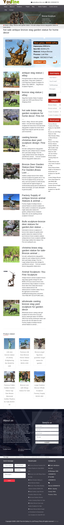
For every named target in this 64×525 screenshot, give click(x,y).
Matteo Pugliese (42, 6)
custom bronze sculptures (43, 457)
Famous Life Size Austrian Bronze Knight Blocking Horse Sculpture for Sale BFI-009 (54, 187)
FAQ (5, 10)
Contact (11, 10)
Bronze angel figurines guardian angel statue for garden (39, 357)
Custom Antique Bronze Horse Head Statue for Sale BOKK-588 (54, 179)
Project (28, 6)
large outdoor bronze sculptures (28, 457)
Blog (33, 6)
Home (5, 6)
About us (12, 6)
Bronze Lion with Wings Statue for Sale (24, 388)
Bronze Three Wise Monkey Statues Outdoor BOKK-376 (53, 143)
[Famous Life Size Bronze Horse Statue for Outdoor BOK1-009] (24, 343)
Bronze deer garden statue (22, 25)
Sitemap (56, 521)
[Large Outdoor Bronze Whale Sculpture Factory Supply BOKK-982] (39, 376)
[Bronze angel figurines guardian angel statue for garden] (39, 343)
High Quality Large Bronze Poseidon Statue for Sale (53, 149)
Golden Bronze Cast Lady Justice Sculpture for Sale (54, 163)
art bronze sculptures (14, 457)
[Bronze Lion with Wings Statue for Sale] (24, 376)
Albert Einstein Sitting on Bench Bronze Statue (53, 137)
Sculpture (19, 6)
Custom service (53, 6)
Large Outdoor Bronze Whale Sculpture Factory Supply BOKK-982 (39, 390)
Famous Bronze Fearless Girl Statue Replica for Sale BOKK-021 (36, 468)
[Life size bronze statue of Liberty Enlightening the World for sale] (9, 343)
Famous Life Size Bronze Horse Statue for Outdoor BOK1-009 (24, 357)
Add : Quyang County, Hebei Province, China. (52, 491)
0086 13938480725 (53, 2)
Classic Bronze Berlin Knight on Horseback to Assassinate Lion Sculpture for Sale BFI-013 (54, 171)
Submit (47, 442)
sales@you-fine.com (38, 2)
